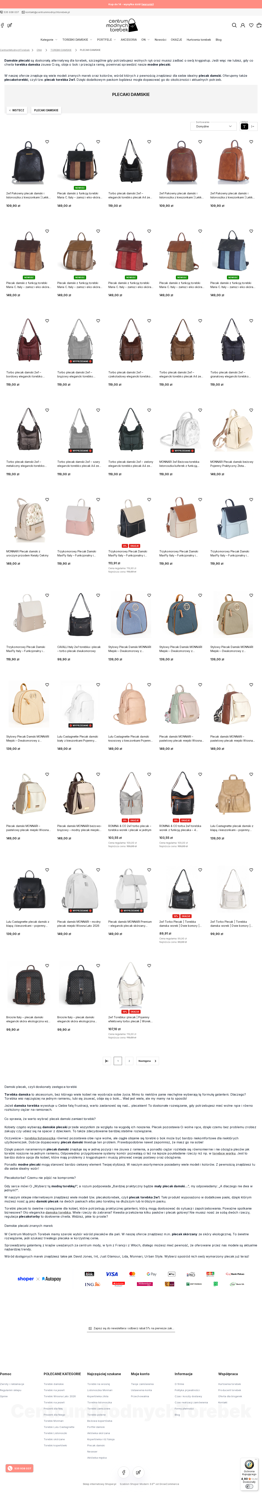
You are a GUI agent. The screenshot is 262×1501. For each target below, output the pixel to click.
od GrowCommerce (167, 1483)
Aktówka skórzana (98, 1433)
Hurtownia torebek (199, 39)
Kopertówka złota (97, 1396)
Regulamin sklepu (10, 1390)
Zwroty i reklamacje (12, 1383)
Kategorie (46, 39)
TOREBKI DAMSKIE (75, 39)
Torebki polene (96, 1414)
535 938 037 (11, 12)
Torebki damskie (54, 1383)
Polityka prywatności (187, 1390)
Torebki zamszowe (98, 1408)
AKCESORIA (129, 39)
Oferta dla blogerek (230, 1396)
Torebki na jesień (54, 1390)
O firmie (179, 1383)
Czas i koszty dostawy (188, 1396)
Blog (219, 39)
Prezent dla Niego (54, 1414)
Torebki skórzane (54, 1439)
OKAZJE (176, 39)
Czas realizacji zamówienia (191, 1402)
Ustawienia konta (141, 1390)
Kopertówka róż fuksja (101, 1439)
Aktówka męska (96, 1457)
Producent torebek (229, 1390)
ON (143, 39)
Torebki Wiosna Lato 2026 (60, 1396)
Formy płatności (184, 1408)
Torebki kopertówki (55, 1445)
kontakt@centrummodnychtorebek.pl (48, 12)
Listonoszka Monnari (99, 1390)
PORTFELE (104, 39)
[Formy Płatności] (131, 1278)
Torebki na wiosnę (98, 1383)
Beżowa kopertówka (99, 1420)
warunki (147, 4)
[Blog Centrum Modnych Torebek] (9, 25)
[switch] (249, 1486)
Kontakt (222, 1402)
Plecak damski (96, 1445)
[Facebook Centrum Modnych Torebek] (2, 25)
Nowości (160, 39)
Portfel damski (96, 1426)
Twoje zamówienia (142, 1383)
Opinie (4, 1396)
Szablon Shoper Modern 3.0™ (137, 1483)
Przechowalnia (140, 1396)
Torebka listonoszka (99, 1402)
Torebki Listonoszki (55, 1433)
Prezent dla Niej (53, 1408)
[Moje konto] (243, 25)
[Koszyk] (259, 25)
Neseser (92, 1451)
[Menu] (256, 1460)
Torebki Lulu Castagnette (59, 1426)
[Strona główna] (122, 25)
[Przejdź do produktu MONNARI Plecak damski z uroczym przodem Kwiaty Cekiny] (29, 518)
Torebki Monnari (54, 1420)
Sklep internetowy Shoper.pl (99, 1483)
